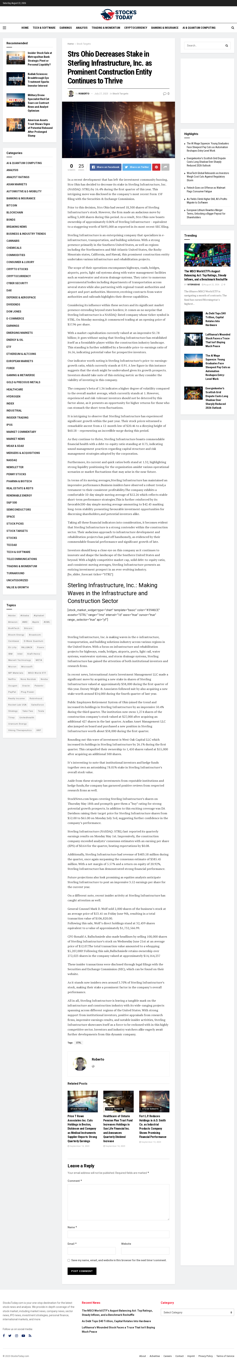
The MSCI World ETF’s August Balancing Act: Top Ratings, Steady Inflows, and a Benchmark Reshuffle (206, 275)
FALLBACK (26, 647)
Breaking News (16, 226)
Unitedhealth (26, 717)
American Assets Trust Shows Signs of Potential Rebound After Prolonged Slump (40, 127)
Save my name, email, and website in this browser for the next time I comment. (119, 1260)
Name (72, 1227)
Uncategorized (17, 580)
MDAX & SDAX (15, 445)
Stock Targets (84, 44)
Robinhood (36, 698)
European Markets (19, 361)
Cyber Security (17, 283)
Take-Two (27, 711)
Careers (167, 1356)
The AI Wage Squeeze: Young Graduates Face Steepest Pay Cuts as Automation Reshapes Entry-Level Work (208, 147)
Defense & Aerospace (21, 297)
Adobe (12, 615)
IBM (10, 654)
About (142, 1356)
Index (10, 403)
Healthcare (14, 389)
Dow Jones (13, 311)
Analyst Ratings (17, 177)
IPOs (9, 424)
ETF (8, 346)
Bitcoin (11, 205)
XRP (38, 730)
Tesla (41, 711)
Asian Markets (16, 184)
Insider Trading (17, 417)
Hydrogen (13, 396)
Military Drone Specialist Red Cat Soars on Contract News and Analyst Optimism (38, 102)
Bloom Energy (16, 635)
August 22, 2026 (211, 284)
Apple (35, 622)
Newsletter (15, 467)
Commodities (15, 255)
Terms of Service (225, 1356)
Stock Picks (15, 523)
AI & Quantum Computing (199, 27)
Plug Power (27, 692)
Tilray (11, 717)
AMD (25, 622)
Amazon (13, 622)
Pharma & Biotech (19, 481)
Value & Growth (17, 587)
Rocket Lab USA (17, 705)
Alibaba (25, 615)
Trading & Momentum (106, 27)
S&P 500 (11, 502)
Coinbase (13, 641)
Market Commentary (21, 431)
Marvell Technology (19, 660)
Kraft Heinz (33, 654)
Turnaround (15, 573)
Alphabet (39, 615)
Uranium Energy (17, 724)
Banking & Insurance (164, 27)
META (39, 660)
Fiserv (40, 647)
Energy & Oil (14, 339)
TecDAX (11, 544)
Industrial (14, 410)
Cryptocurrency (135, 27)
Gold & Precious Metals (23, 382)
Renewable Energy (19, 495)
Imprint (191, 1356)
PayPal (12, 692)
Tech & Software (44, 27)
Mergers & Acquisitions (23, 452)
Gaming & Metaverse (20, 375)
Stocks (11, 537)
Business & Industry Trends (26, 233)
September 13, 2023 (151, 1142)
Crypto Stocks (17, 269)
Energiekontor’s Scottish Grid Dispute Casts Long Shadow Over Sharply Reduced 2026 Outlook (206, 162)
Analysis (82, 27)
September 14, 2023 (79, 1146)
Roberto (84, 93)
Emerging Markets (19, 332)
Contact (179, 1356)
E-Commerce (15, 318)
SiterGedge (193, 284)
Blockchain (14, 212)
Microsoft (26, 666)
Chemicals (13, 247)
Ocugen (12, 686)
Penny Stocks (16, 474)
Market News (15, 438)
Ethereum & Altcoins (21, 353)
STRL (78, 1042)
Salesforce (37, 705)
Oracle (26, 686)
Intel (20, 654)
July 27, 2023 (101, 93)
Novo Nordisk (28, 679)
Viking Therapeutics (20, 730)
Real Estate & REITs (19, 488)
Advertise (155, 1356)
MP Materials (15, 673)
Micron (12, 666)
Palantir (39, 686)
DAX (9, 290)
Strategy (13, 711)
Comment (75, 1181)
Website (126, 1243)
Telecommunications (21, 559)
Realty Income (16, 698)
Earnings (66, 27)
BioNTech (13, 628)
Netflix (12, 679)
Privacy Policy (205, 1356)
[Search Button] (227, 45)
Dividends (13, 304)
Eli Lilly (12, 647)
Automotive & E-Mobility (23, 191)
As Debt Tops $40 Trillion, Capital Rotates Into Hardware (116, 1321)
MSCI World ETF (37, 673)
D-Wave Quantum (33, 641)
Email (72, 1243)
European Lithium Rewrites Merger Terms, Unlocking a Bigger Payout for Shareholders (206, 214)
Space (10, 516)
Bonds (10, 219)
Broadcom (35, 635)
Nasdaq (11, 460)
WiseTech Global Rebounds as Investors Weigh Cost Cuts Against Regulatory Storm (208, 177)
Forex (10, 368)
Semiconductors (18, 509)
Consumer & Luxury (20, 262)
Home (25, 27)
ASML (47, 622)
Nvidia (44, 679)
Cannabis (12, 240)
